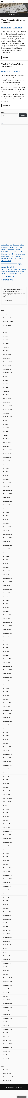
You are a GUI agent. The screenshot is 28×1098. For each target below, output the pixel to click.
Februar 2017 (7, 747)
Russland (3, 267)
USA (19, 269)
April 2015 (6, 816)
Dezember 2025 (7, 361)
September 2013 (7, 886)
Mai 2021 (5, 559)
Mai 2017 (5, 735)
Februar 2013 (7, 912)
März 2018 (6, 699)
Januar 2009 (6, 1000)
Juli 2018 (5, 684)
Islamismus (18, 254)
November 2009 (7, 981)
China (11, 245)
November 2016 (7, 757)
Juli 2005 (5, 1055)
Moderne (20, 258)
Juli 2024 (5, 424)
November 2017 (7, 713)
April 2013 (6, 904)
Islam (13, 254)
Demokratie (5, 247)
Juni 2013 (6, 897)
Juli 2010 (5, 967)
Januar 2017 (6, 750)
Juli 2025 (5, 380)
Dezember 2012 (7, 915)
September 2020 (7, 589)
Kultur (3, 256)
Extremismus (10, 249)
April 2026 (6, 347)
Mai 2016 (5, 779)
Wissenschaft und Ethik (12, 271)
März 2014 (6, 864)
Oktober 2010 (7, 959)
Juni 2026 (6, 339)
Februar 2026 (7, 354)
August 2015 (6, 805)
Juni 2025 (6, 383)
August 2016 (6, 768)
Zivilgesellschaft (21, 271)
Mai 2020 (5, 603)
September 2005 (7, 1047)
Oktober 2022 (7, 497)
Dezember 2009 (7, 978)
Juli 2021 (5, 552)
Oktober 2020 (7, 585)
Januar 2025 (6, 402)
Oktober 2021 (7, 541)
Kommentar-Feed (8, 321)
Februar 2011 (7, 955)
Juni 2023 (6, 468)
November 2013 (7, 879)
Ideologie (4, 254)
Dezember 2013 (7, 875)
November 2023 (7, 453)
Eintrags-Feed (7, 317)
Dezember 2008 (7, 1003)
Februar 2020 (7, 614)
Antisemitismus (5, 245)
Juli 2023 (5, 464)
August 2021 (6, 548)
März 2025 (6, 394)
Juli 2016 (5, 772)
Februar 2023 (7, 482)
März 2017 (6, 743)
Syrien (16, 267)
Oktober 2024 (7, 413)
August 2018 (6, 680)
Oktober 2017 (7, 717)
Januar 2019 (6, 662)
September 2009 (7, 985)
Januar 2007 (6, 1025)
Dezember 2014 (7, 831)
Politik (19, 263)
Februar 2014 (7, 868)
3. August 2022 (17, 71)
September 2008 (7, 1007)
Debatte (22, 245)
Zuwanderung (20, 273)
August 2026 (6, 332)
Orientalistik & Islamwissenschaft (9, 263)
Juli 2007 (5, 1022)
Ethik (21, 247)
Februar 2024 (7, 442)
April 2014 (6, 860)
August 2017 (6, 724)
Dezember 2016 (7, 754)
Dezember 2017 (7, 710)
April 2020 (6, 607)
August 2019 (6, 636)
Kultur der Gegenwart (10, 256)
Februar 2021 (7, 570)
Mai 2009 (5, 996)
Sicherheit (10, 267)
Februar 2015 (7, 823)
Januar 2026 (6, 358)
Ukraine (15, 269)
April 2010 (6, 970)
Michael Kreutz (6, 27)
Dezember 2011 (7, 937)
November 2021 (7, 537)
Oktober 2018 (7, 673)
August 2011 (6, 948)
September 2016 (7, 765)
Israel (23, 254)
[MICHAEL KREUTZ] (14, 1)
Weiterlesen (6, 57)
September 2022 (7, 501)
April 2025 (6, 391)
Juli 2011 (5, 952)
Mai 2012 (5, 926)
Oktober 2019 (7, 629)
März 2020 (6, 611)
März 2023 (6, 479)
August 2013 (6, 889)
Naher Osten (6, 261)
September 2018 (7, 677)
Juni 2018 (6, 688)
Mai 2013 (5, 900)
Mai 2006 (5, 1033)
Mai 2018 (5, 692)
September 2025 (7, 372)
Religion (21, 265)
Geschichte (4, 251)
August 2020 (6, 592)
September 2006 (7, 1029)
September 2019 (7, 633)
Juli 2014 (5, 849)
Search (3, 112)
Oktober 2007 (7, 1014)
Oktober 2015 (7, 802)
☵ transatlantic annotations (8, 278)
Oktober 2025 (7, 369)
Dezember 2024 (7, 405)
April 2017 (6, 739)
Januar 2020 (6, 618)
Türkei (11, 269)
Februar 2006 (7, 1040)
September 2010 (7, 963)
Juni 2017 (6, 732)
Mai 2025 (5, 387)
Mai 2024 (5, 431)
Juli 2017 (5, 728)
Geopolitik (17, 249)
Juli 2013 (5, 893)
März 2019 (6, 655)
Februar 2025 (7, 398)
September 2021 (7, 545)
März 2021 (6, 567)
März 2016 (6, 787)
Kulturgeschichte (18, 256)
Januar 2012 (6, 934)
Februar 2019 (7, 658)
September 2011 (7, 945)
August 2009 (6, 989)
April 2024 (6, 435)
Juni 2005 (6, 1058)
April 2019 (6, 651)
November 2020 (7, 581)
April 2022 (6, 519)
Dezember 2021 (7, 534)
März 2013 (6, 908)
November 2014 (7, 834)
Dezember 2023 (7, 449)
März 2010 (6, 974)
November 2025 (7, 365)
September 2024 (7, 416)
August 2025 (6, 376)
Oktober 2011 (7, 941)
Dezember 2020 (7, 578)
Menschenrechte (11, 258)
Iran (9, 254)
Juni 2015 (6, 809)
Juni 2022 (6, 512)
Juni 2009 (6, 992)
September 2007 (7, 1018)
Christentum (16, 245)
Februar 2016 (7, 790)
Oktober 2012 (7, 919)
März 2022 (6, 523)
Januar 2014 (6, 871)
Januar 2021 (6, 574)
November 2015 (7, 798)
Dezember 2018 (7, 666)
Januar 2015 (6, 827)
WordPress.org (7, 325)
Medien (3, 258)
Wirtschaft (4, 271)
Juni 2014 (6, 853)
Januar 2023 (6, 486)
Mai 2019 (5, 647)
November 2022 (7, 493)
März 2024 (6, 438)
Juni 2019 (6, 644)
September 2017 (7, 721)
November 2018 (7, 669)
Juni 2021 (6, 556)
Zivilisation (5, 273)
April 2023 (6, 475)
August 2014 (6, 845)
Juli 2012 (5, 923)
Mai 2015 (5, 813)
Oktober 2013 (7, 882)
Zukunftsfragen (13, 273)
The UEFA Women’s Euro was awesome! (12, 65)
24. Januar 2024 (17, 27)
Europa (3, 249)
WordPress (19, 1087)
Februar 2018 (7, 702)
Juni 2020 (6, 600)
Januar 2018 (6, 706)
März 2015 (6, 820)
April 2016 (6, 783)
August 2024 (6, 420)
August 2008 (6, 1011)
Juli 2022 (5, 508)
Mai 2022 (5, 515)
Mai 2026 (5, 343)
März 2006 (6, 1036)
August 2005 (6, 1051)
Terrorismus (5, 269)
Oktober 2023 (7, 457)
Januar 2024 (6, 446)
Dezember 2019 (7, 622)
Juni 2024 (6, 427)
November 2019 (7, 625)
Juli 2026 (5, 336)
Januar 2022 (6, 530)
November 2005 (7, 1044)
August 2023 (6, 460)
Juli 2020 (5, 596)
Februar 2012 (7, 930)
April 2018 (6, 695)
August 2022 (6, 504)
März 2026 (6, 350)
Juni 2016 (6, 776)
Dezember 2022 (7, 490)
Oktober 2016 (7, 761)
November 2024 (7, 409)
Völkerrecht (23, 269)
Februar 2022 (7, 526)
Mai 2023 (5, 471)
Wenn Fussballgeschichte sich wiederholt (13, 21)
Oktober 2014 (7, 838)
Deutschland (14, 247)
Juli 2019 (5, 640)
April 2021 (6, 563)
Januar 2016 (6, 794)
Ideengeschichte (19, 251)
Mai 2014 (5, 857)
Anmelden (6, 314)
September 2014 (7, 842)
